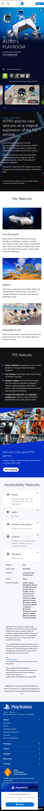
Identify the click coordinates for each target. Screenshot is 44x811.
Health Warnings (11, 659)
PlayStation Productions (11, 732)
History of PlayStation (10, 738)
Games (12, 712)
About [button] (6, 720)
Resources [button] (7, 759)
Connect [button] (6, 764)
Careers (6, 726)
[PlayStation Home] (22, 3)
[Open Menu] (3, 3)
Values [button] (6, 749)
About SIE (6, 723)
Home (5, 712)
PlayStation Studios (9, 729)
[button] (41, 10)
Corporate (6, 735)
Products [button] (7, 744)
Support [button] (6, 754)
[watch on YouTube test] (33, 101)
